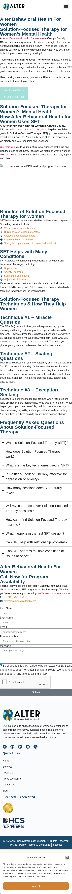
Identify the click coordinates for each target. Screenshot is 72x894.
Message (5, 646)
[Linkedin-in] (20, 747)
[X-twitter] (35, 747)
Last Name (6, 617)
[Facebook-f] (5, 747)
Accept (36, 886)
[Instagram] (12, 747)
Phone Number (9, 636)
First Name (6, 608)
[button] (67, 857)
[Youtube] (28, 747)
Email (3, 627)
